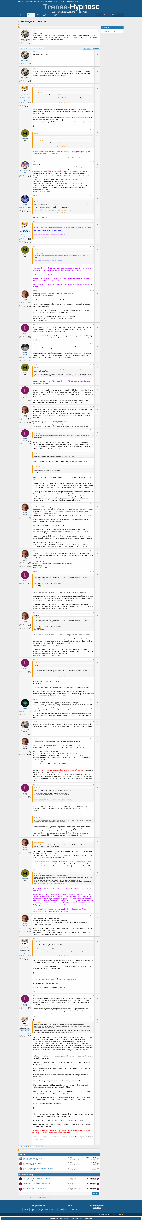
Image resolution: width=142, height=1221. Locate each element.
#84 (93, 784)
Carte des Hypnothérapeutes (72, 1)
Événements (59, 15)
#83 (93, 738)
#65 (93, 161)
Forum (25, 1210)
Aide (120, 1214)
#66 (93, 195)
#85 (93, 839)
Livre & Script (35, 1)
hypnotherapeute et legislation (32, 1158)
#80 (93, 659)
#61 (93, 51)
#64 (93, 130)
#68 (93, 246)
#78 (93, 571)
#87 (93, 915)
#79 (93, 612)
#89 (93, 995)
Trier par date (87, 48)
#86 (93, 869)
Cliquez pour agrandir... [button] (63, 102)
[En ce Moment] (122, 15)
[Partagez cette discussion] (96, 30)
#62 (93, 68)
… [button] (34, 48)
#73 (93, 387)
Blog (39, 15)
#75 (93, 430)
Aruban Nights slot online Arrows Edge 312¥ (37, 1183)
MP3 (27, 1)
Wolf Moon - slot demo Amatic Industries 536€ (38, 1178)
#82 (93, 721)
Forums (32, 15)
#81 (93, 699)
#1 (98, 30)
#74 (93, 406)
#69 (93, 290)
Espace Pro (59, 1)
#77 (93, 550)
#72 (93, 364)
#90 (93, 1016)
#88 (93, 938)
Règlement (101, 1214)
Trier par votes (95, 48)
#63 (93, 85)
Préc (21, 48)
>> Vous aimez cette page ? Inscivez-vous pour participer (71, 1219)
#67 (93, 221)
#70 (93, 324)
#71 (93, 344)
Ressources (48, 15)
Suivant (40, 48)
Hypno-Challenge (47, 1)
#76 (93, 504)
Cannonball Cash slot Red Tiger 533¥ (34, 1188)
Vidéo (21, 1)
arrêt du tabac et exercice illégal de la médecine (38, 1168)
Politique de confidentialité (111, 1214)
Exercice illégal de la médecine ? (33, 1163)
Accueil (23, 15)
